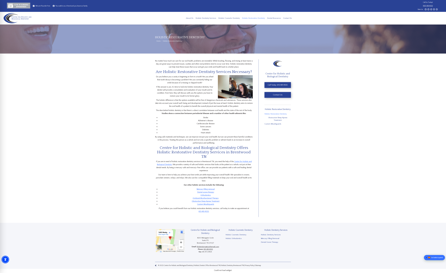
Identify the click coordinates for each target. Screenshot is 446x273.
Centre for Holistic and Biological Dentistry (178, 265)
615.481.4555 (204, 211)
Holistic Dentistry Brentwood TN (232, 265)
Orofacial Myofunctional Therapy (206, 198)
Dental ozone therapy (205, 192)
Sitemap (258, 265)
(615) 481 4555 (428, 6)
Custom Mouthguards (205, 204)
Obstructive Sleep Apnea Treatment (205, 201)
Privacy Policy (249, 265)
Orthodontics (205, 195)
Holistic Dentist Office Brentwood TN (207, 265)
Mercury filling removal (206, 189)
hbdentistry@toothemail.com (208, 247)
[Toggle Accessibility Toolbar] (5, 259)
